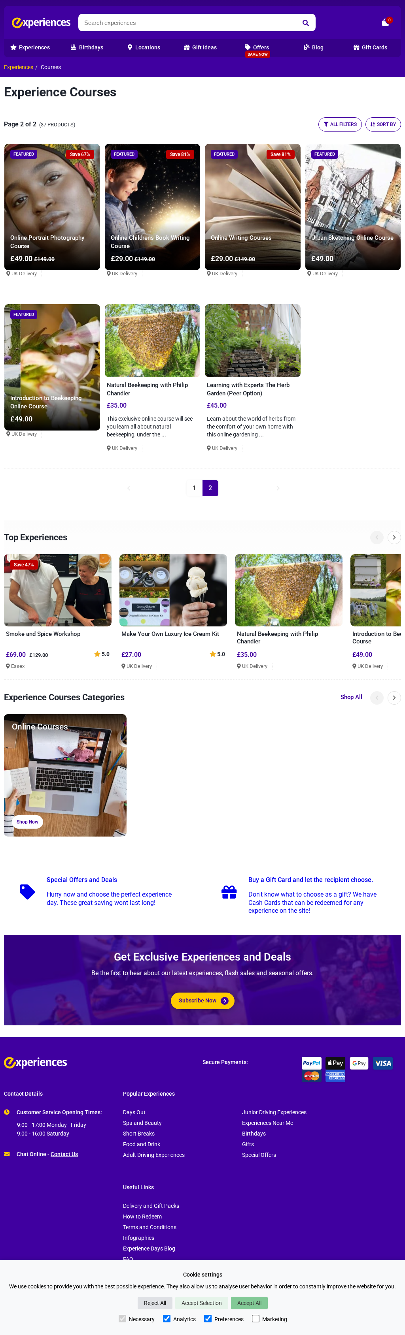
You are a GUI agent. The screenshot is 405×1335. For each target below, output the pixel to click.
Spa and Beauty (142, 1123)
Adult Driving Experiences (154, 1155)
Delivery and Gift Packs (151, 1206)
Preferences (229, 1319)
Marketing (274, 1319)
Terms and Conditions (149, 1227)
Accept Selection (202, 1303)
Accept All (249, 1303)
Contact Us (64, 1154)
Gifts (248, 1144)
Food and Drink (141, 1144)
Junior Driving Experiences (274, 1112)
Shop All (351, 697)
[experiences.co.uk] (103, 1063)
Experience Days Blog (149, 1248)
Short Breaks (139, 1133)
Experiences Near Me (267, 1123)
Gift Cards (374, 47)
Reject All (155, 1303)
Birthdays (254, 1133)
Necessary (142, 1319)
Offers (258, 50)
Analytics (184, 1319)
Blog (317, 47)
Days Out (134, 1112)
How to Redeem (142, 1216)
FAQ (128, 1259)
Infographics (138, 1238)
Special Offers (259, 1155)
